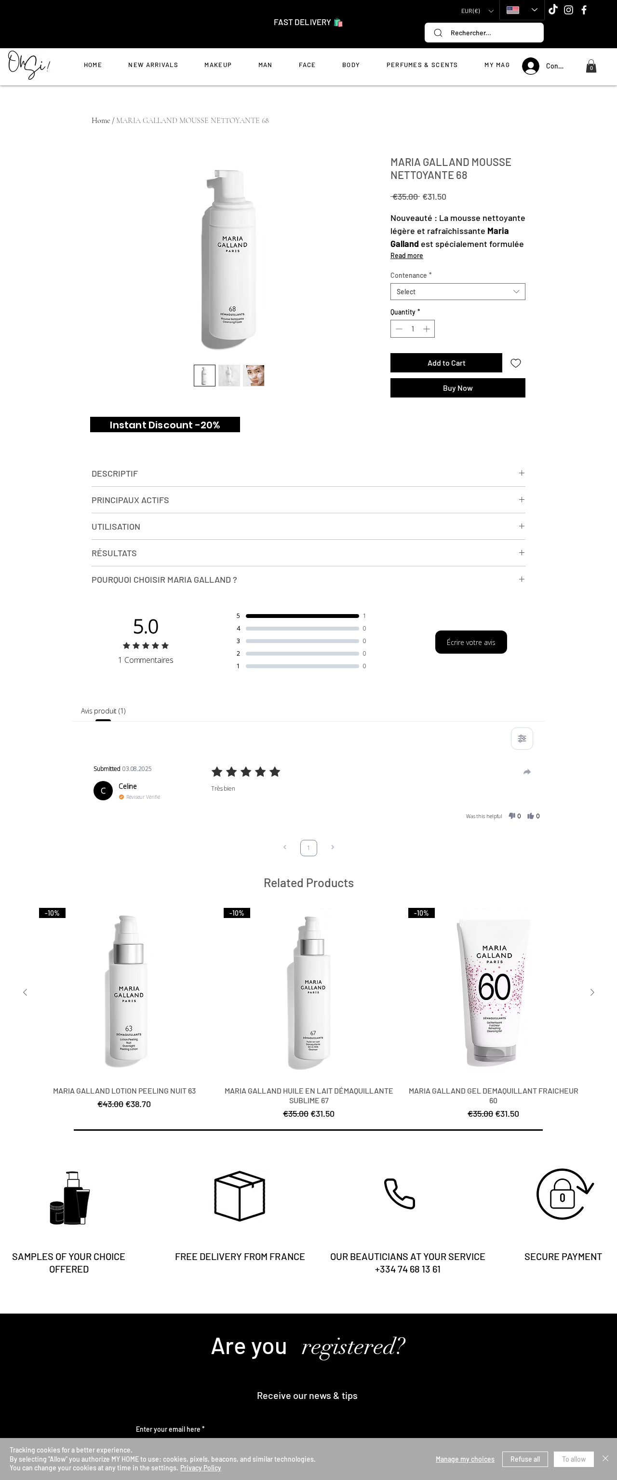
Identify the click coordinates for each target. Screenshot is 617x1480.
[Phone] (399, 1194)
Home (101, 120)
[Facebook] (584, 10)
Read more (406, 255)
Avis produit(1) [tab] (103, 710)
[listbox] (477, 11)
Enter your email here (168, 1429)
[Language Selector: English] (522, 10)
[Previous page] (284, 848)
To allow (574, 1459)
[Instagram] (569, 10)
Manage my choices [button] (465, 1459)
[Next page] (332, 848)
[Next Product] (592, 992)
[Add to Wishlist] (515, 362)
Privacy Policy (200, 1468)
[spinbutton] (412, 328)
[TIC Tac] (553, 10)
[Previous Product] (25, 992)
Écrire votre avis (471, 642)
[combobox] (457, 291)
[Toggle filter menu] (522, 738)
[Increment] (427, 328)
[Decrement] (398, 328)
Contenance (411, 275)
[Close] (605, 1459)
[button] (477, 11)
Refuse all (525, 1459)
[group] (308, 1014)
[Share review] (527, 772)
